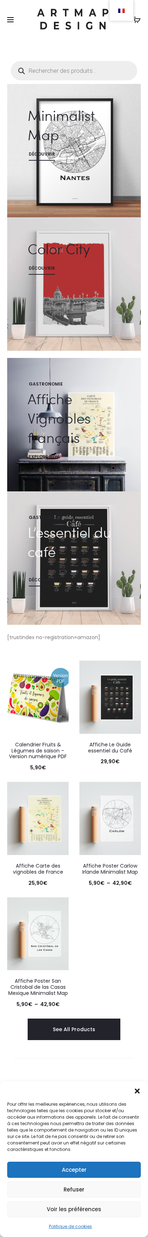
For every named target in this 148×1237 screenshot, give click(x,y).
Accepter (74, 1170)
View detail (74, 150)
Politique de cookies (70, 1226)
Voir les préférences (74, 1209)
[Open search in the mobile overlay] (74, 70)
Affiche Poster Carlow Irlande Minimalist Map (110, 868)
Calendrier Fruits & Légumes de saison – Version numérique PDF (38, 750)
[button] (137, 1090)
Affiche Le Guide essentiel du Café (110, 747)
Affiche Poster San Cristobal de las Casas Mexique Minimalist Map (38, 987)
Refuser (74, 1189)
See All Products (74, 1029)
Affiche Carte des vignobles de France (38, 868)
